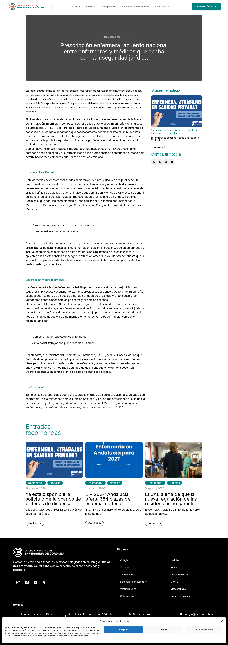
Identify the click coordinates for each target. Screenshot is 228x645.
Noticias (55, 482)
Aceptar (123, 629)
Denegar (163, 629)
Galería (174, 581)
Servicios (90, 6)
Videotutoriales (178, 589)
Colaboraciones (128, 596)
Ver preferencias (203, 629)
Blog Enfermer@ (179, 574)
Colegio (76, 6)
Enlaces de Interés (180, 596)
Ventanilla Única (204, 6)
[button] (221, 621)
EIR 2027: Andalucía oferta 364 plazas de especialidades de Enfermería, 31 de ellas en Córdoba (113, 503)
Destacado (35, 482)
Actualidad (160, 6)
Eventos (175, 567)
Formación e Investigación (135, 6)
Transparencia (109, 6)
